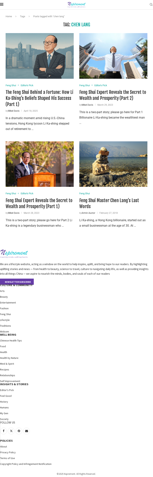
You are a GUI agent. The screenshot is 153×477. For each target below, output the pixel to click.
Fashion (4, 308)
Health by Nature (9, 358)
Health (3, 352)
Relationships (7, 375)
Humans (4, 407)
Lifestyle (5, 320)
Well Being (8, 334)
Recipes (4, 369)
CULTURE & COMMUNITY (16, 284)
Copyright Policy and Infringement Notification (25, 464)
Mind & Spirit (7, 363)
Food (3, 346)
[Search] (151, 4)
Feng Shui (5, 314)
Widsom (4, 331)
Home (9, 16)
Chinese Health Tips (11, 340)
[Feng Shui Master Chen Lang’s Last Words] (113, 164)
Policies (6, 440)
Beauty (4, 296)
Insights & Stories (14, 384)
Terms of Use (7, 458)
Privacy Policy (8, 452)
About (3, 446)
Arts (2, 291)
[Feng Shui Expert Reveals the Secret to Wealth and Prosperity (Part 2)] (113, 56)
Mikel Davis (13, 111)
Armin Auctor (88, 213)
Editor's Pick (7, 390)
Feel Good (6, 396)
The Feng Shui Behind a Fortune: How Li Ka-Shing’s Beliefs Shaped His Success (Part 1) (39, 98)
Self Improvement (10, 381)
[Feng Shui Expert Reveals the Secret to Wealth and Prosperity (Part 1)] (40, 164)
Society (4, 419)
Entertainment (8, 302)
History (4, 401)
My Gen (4, 413)
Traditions (5, 325)
